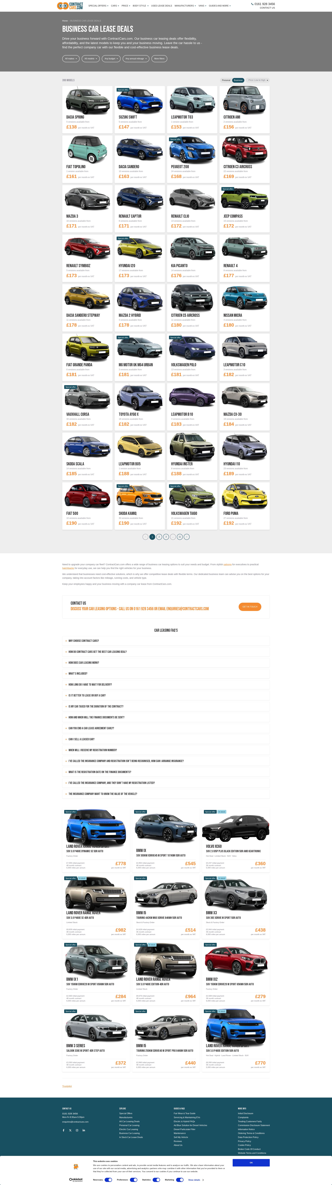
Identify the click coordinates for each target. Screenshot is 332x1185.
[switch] (133, 1180)
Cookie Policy (244, 1145)
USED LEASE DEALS (161, 6)
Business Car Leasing (129, 1133)
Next (187, 537)
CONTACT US (267, 7)
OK (251, 1163)
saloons (228, 564)
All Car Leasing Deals (129, 1121)
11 (180, 537)
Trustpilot (67, 1086)
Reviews (178, 1141)
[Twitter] (70, 1131)
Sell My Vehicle (181, 1137)
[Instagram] (77, 1131)
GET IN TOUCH (250, 607)
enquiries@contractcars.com (75, 1122)
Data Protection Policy (248, 1137)
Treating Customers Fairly (250, 1121)
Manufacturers (125, 1117)
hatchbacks (68, 568)
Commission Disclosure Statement (254, 1125)
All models (89, 59)
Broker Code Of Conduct (249, 1149)
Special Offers (125, 1113)
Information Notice (246, 1129)
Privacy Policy (244, 1141)
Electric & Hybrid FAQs (184, 1121)
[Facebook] (63, 1131)
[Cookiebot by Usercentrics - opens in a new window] (76, 1180)
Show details (194, 1180)
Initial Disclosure (245, 1113)
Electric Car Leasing (128, 1129)
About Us (178, 1145)
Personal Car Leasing (129, 1125)
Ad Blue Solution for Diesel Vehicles (190, 1125)
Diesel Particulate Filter (184, 1129)
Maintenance (180, 1133)
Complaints (243, 1117)
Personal (226, 80)
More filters (159, 59)
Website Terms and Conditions (252, 1153)
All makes (69, 59)
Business (238, 80)
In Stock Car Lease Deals (131, 1137)
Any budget (110, 59)
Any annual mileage (135, 59)
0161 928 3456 (70, 1113)
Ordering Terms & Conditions (251, 1133)
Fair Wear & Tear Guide (184, 1113)
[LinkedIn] (83, 1131)
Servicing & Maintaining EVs (187, 1117)
